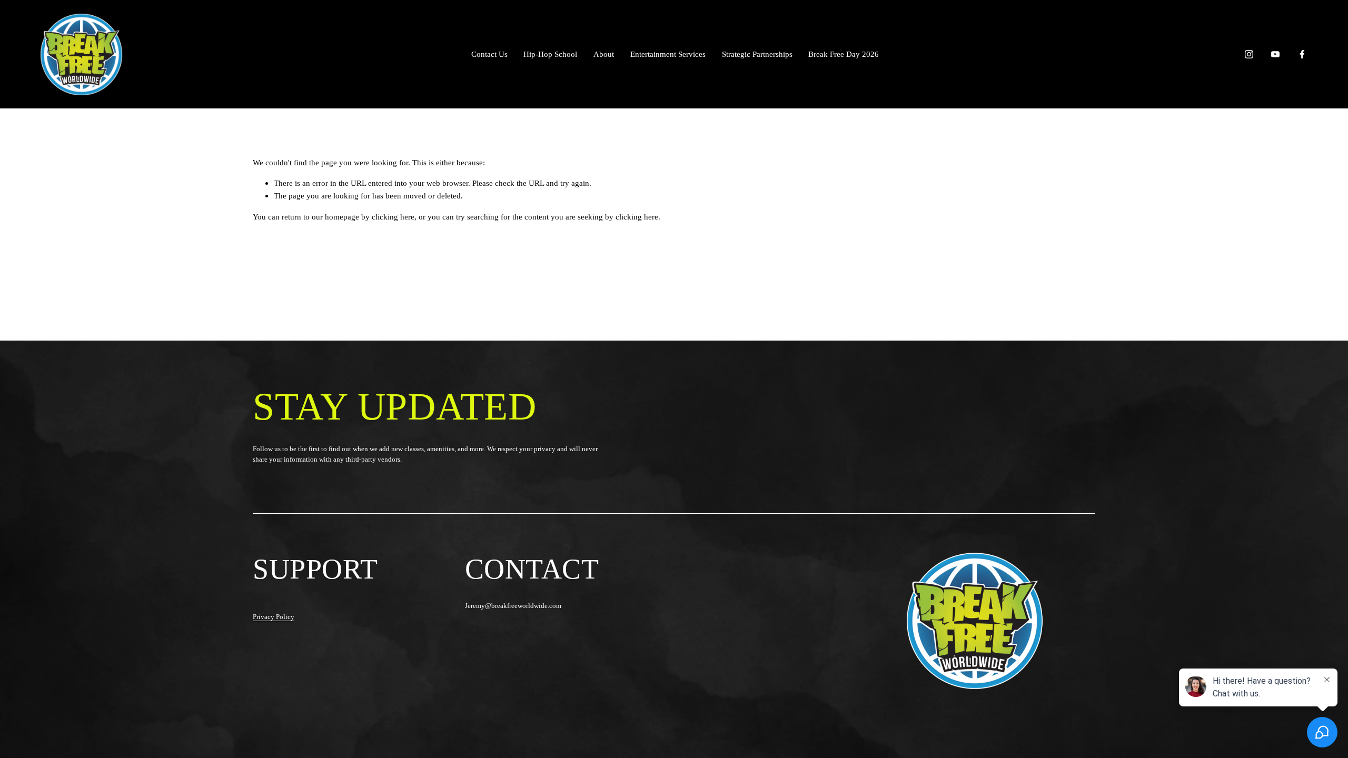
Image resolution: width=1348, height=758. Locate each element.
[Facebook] (1302, 54)
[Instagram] (1249, 54)
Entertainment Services (668, 53)
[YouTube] (1275, 54)
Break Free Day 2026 (843, 53)
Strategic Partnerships (757, 53)
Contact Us (489, 53)
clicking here (393, 216)
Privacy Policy (273, 617)
